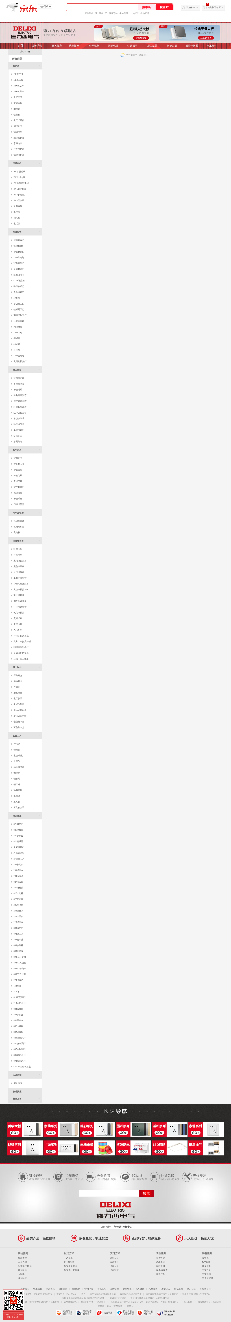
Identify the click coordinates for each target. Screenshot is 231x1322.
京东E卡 (206, 1270)
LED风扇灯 (19, 257)
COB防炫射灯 (20, 280)
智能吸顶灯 (19, 251)
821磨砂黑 (18, 841)
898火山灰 (18, 934)
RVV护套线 (19, 194)
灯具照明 (26, 231)
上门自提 (68, 1258)
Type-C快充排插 (21, 584)
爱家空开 (18, 97)
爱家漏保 (18, 103)
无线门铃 (18, 481)
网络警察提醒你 (85, 1313)
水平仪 (17, 761)
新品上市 (26, 1098)
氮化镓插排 (19, 612)
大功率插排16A (21, 589)
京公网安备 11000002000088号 (36, 1294)
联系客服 (22, 1278)
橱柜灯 (17, 338)
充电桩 (17, 532)
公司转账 (114, 1270)
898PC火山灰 (20, 962)
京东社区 (140, 1289)
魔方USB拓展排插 (22, 641)
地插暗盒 (18, 681)
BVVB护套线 (20, 189)
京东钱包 (118, 1306)
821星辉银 (18, 830)
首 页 (20, 45)
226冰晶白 (18, 916)
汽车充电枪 (26, 512)
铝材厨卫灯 (19, 309)
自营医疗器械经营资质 (130, 1294)
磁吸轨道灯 (19, 286)
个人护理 (134, 13)
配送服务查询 (70, 1266)
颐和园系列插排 (21, 647)
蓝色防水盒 (19, 727)
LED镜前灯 (19, 321)
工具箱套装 (19, 807)
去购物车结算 (214, 7)
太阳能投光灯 (20, 361)
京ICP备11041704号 (66, 1294)
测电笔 (17, 773)
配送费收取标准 (71, 1270)
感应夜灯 (18, 493)
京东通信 (206, 1274)
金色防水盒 (19, 721)
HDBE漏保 (19, 91)
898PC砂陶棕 (20, 968)
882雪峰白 (18, 1009)
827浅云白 (18, 882)
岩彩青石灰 (19, 859)
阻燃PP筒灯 (19, 275)
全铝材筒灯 (19, 269)
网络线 (17, 218)
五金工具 (26, 735)
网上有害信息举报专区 (125, 1313)
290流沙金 (18, 876)
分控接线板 (19, 572)
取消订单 (160, 1274)
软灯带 (17, 298)
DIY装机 (206, 1262)
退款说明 (160, 1266)
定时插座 (18, 618)
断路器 (26, 65)
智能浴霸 (18, 389)
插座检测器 (19, 767)
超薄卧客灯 (19, 240)
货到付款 (114, 1258)
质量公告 (165, 1289)
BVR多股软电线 (21, 183)
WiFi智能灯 (19, 263)
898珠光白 (18, 928)
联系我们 (37, 1289)
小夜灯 (17, 350)
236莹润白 (18, 905)
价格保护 (160, 1262)
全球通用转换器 (21, 653)
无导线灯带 (19, 292)
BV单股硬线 (19, 171)
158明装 (17, 986)
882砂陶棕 (18, 1032)
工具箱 (17, 801)
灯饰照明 (132, 45)
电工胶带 (18, 698)
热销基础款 (19, 521)
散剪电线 (18, 206)
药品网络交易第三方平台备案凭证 (162, 1294)
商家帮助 (76, 1289)
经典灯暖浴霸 (20, 395)
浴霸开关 (18, 436)
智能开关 (18, 458)
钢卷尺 (17, 778)
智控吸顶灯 (19, 487)
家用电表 (18, 143)
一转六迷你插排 (21, 607)
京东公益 (191, 1289)
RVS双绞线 (19, 200)
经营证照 (101, 1302)
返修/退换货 (161, 1270)
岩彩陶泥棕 (19, 853)
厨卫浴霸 (152, 45)
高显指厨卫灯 (20, 315)
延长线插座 (19, 595)
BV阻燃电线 (19, 177)
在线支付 (114, 1262)
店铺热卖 (26, 1074)
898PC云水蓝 (20, 974)
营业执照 (188, 1302)
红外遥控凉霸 (20, 412)
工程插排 (18, 624)
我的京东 (190, 7)
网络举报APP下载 (146, 1313)
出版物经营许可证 (117, 1298)
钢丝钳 (17, 784)
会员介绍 (22, 1262)
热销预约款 (19, 526)
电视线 (17, 212)
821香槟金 (18, 835)
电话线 (17, 223)
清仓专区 (18, 1083)
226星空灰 (18, 922)
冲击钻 (17, 744)
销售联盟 (127, 1289)
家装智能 (89, 13)
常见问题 (22, 1270)
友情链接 (114, 1289)
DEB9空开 (18, 74)
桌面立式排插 (20, 578)
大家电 (21, 1274)
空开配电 (94, 45)
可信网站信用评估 (65, 1313)
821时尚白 (18, 824)
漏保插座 (18, 132)
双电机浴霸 (19, 378)
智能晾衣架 (19, 464)
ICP (83, 1294)
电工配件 (212, 45)
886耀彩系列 (19, 1055)
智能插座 (18, 498)
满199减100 (101, 13)
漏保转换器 (19, 137)
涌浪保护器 (19, 155)
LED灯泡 (18, 332)
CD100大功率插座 (22, 1066)
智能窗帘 (18, 469)
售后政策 (160, 1258)
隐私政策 (178, 1289)
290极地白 (18, 864)
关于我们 (24, 1289)
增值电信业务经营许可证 (209, 1302)
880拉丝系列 (19, 1038)
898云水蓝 (18, 939)
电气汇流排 (19, 120)
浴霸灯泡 (18, 441)
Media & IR (205, 1289)
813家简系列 (19, 997)
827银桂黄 (18, 887)
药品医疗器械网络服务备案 (103, 1294)
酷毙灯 (17, 344)
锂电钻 (17, 750)
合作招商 (63, 1289)
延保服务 (206, 1266)
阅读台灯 (18, 327)
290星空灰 (18, 870)
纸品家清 (144, 13)
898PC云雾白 (20, 957)
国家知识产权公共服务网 (166, 1313)
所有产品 (37, 45)
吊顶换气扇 (19, 418)
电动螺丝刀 (19, 755)
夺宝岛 (205, 1258)
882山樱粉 (18, 1026)
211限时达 (69, 1262)
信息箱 (17, 114)
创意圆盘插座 (20, 601)
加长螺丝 (18, 692)
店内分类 (25, 52)
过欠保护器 (19, 149)
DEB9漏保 (18, 80)
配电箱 (17, 109)
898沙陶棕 (18, 945)
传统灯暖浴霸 (20, 401)
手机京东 (101, 1289)
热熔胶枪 (18, 790)
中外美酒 (123, 13)
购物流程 (22, 1258)
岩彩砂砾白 (19, 847)
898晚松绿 (18, 951)
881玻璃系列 (19, 1043)
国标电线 (113, 45)
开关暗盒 (18, 675)
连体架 (17, 687)
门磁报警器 (19, 504)
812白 (16, 991)
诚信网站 (105, 1313)
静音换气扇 (19, 424)
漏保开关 (18, 126)
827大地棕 (18, 893)
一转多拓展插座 (21, 635)
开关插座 (57, 45)
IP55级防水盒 (20, 710)
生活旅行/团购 (25, 1266)
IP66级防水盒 (20, 716)
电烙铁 (17, 796)
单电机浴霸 (19, 384)
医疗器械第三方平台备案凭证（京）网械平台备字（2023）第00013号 (144, 1302)
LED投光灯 (19, 355)
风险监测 (153, 1289)
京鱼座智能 (207, 1278)
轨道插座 (74, 45)
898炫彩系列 (19, 1061)
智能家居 (172, 45)
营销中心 (88, 1289)
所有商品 (17, 58)
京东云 (130, 1306)
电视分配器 (19, 704)
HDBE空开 (19, 85)
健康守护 (113, 13)
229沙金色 (18, 980)
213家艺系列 (19, 1003)
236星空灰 (18, 910)
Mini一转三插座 (21, 659)
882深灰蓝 (18, 1014)
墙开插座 (26, 815)
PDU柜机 (18, 630)
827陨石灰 (18, 899)
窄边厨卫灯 (19, 303)
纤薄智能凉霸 (20, 407)
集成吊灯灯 (19, 430)
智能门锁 (18, 475)
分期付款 (114, 1266)
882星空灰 (18, 1020)
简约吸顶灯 (19, 246)
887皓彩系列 (19, 1049)
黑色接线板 (19, 566)
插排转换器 (191, 45)
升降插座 (18, 555)
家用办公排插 (20, 560)
